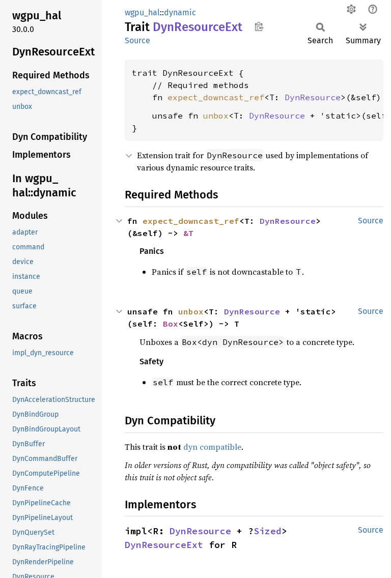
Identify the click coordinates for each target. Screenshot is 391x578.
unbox (216, 115)
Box (170, 324)
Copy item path (258, 26)
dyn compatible (212, 446)
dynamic (180, 12)
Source (137, 40)
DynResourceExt (164, 545)
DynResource (313, 97)
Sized (268, 531)
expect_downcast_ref (215, 97)
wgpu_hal (142, 12)
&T (188, 233)
